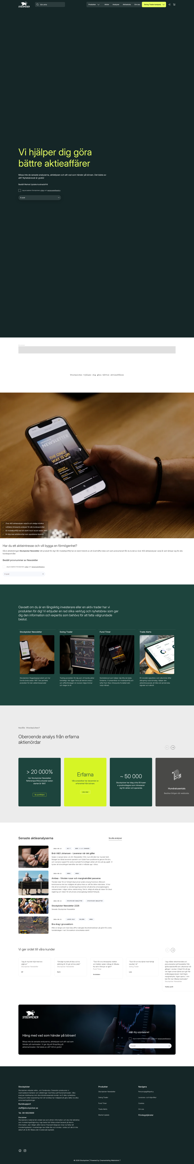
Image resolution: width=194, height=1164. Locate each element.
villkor (42, 190)
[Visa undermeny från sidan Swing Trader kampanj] (163, 4)
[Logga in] (169, 4)
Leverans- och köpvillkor (147, 1097)
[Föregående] (167, 748)
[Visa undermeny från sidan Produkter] (98, 4)
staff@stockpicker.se (28, 1108)
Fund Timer (102, 1103)
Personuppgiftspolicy (146, 1092)
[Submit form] (58, 197)
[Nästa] (173, 748)
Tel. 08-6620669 (26, 1113)
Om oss (141, 1109)
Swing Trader (103, 1097)
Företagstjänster (145, 1115)
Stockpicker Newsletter (106, 1092)
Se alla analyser (115, 838)
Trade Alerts (102, 1109)
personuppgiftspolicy (54, 190)
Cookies (141, 1103)
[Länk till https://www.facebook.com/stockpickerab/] (20, 1150)
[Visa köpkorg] (174, 4)
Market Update (103, 1115)
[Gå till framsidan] (24, 4)
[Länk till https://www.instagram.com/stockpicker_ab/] (24, 1150)
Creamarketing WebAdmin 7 (110, 1160)
